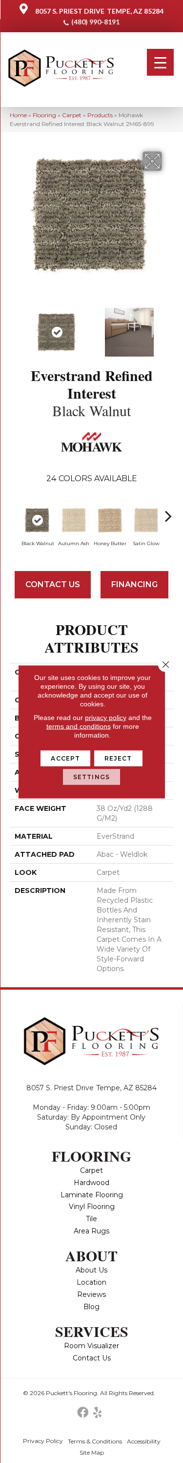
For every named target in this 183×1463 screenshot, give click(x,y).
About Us (91, 1270)
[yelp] (97, 1413)
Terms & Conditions (95, 1441)
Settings (91, 776)
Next (168, 327)
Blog (91, 1306)
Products (100, 115)
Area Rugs (91, 1231)
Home (18, 115)
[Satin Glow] (146, 520)
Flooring (44, 115)
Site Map (92, 1452)
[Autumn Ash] (74, 520)
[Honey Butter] (110, 520)
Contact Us (52, 584)
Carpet (71, 115)
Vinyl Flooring (92, 1206)
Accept (65, 758)
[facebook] (82, 1413)
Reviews (91, 1294)
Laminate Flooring (92, 1194)
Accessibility (144, 1441)
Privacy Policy (43, 1440)
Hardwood (91, 1182)
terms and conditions (78, 726)
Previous (15, 327)
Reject (118, 758)
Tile (91, 1218)
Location (91, 1282)
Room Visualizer (91, 1345)
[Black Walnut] (38, 520)
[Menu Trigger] (160, 62)
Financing (134, 584)
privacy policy (105, 717)
